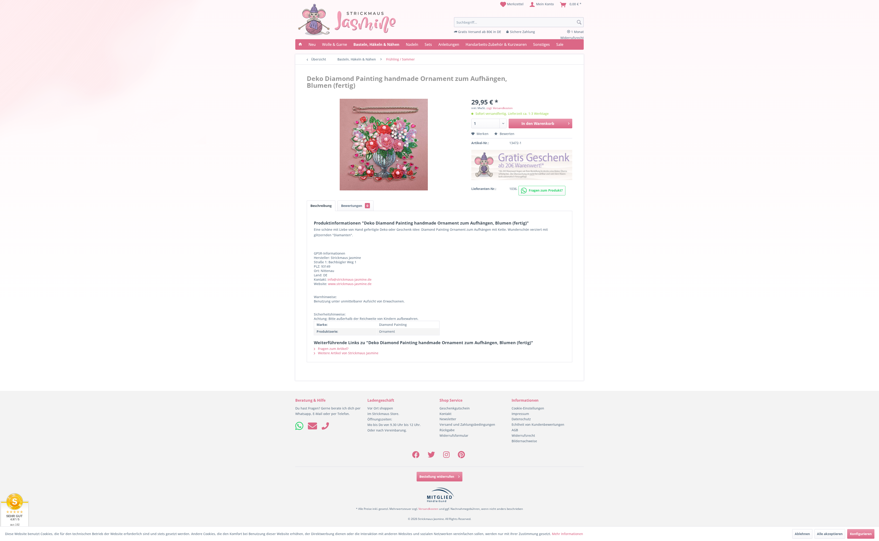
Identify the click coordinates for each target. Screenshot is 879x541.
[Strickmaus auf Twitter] (431, 456)
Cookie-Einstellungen (528, 408)
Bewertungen (354, 205)
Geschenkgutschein (455, 408)
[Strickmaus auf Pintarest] (461, 456)
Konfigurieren (861, 534)
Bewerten (506, 134)
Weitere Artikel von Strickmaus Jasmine (347, 353)
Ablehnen (802, 534)
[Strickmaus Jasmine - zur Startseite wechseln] (347, 20)
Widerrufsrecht (523, 435)
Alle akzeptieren (830, 534)
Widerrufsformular (454, 435)
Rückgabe (447, 430)
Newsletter (448, 419)
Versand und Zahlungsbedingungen (467, 424)
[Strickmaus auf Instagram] (446, 456)
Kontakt (445, 414)
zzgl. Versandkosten (499, 108)
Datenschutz (521, 419)
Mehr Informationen (567, 534)
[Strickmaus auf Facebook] (415, 456)
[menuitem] (512, 4)
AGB (515, 430)
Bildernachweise (524, 441)
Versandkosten (428, 509)
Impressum (520, 414)
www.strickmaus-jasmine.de (350, 284)
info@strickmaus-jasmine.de (350, 279)
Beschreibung (321, 205)
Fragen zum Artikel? (332, 348)
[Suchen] (579, 22)
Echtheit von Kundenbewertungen (538, 424)
